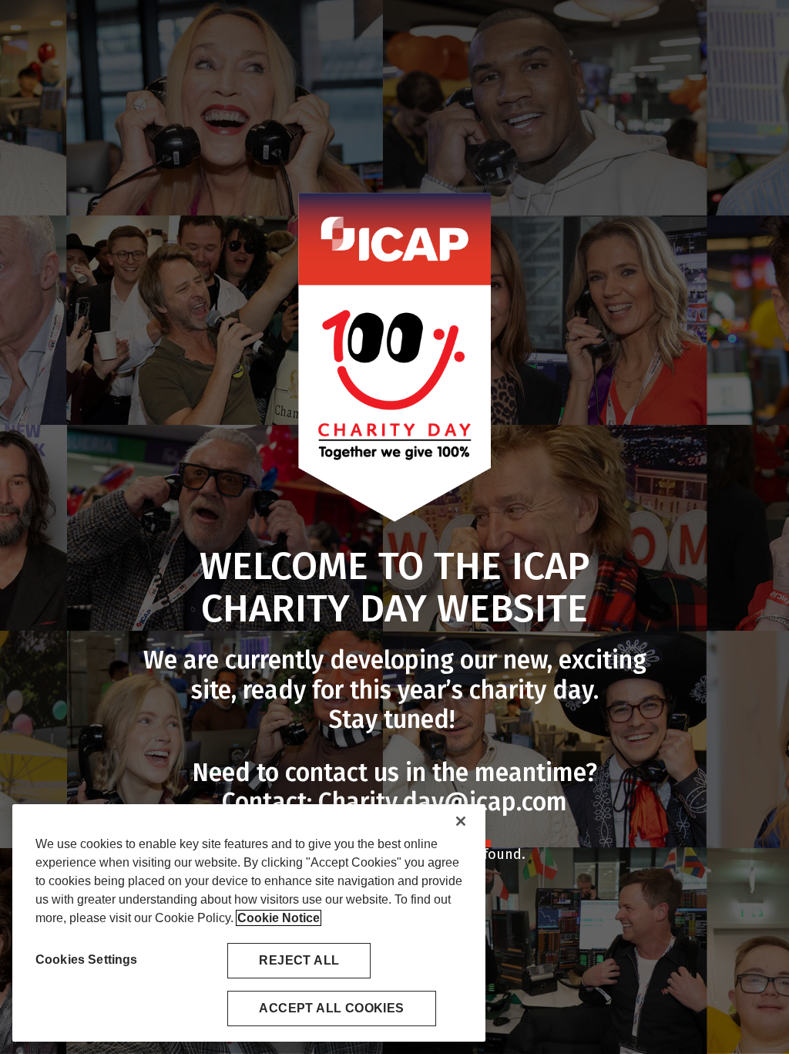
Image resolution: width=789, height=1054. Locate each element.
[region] (248, 923)
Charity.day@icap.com (442, 802)
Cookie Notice (278, 917)
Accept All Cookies (331, 1008)
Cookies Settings (86, 959)
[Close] (461, 821)
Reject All (299, 960)
